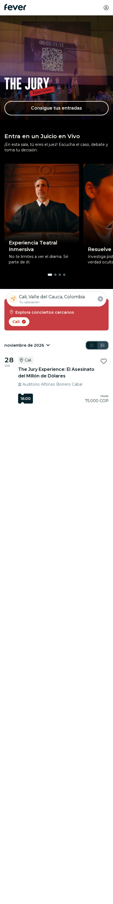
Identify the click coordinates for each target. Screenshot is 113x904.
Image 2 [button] (55, 275)
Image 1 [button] (50, 275)
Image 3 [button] (60, 275)
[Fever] (15, 7)
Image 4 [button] (64, 275)
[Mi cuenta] (106, 7)
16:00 (25, 398)
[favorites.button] (103, 361)
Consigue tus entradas (56, 108)
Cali (16, 321)
